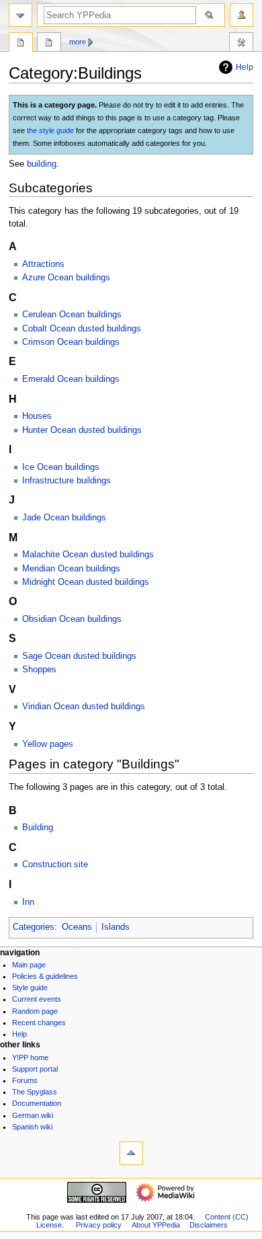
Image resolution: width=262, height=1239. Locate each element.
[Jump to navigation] (20, 15)
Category (20, 43)
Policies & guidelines (45, 976)
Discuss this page (49, 43)
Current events (36, 999)
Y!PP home (30, 1057)
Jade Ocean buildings (64, 517)
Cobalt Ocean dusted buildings (81, 328)
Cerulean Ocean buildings (72, 314)
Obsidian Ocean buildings (72, 619)
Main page (29, 965)
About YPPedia (156, 1225)
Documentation (36, 1103)
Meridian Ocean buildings (71, 568)
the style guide (50, 130)
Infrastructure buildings (66, 480)
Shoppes (39, 669)
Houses (37, 416)
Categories (33, 927)
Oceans (77, 927)
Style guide (30, 988)
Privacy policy (99, 1225)
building (41, 164)
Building (37, 827)
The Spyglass (34, 1092)
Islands (115, 927)
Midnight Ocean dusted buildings (85, 582)
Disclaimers (208, 1225)
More (77, 42)
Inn (28, 902)
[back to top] (131, 1153)
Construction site (55, 864)
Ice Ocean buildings (60, 467)
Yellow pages (47, 744)
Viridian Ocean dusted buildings (83, 706)
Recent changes (39, 1022)
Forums (25, 1080)
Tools (241, 43)
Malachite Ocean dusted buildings (88, 554)
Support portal (35, 1069)
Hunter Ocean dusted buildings (82, 430)
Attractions (43, 264)
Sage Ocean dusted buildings (79, 656)
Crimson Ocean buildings (71, 342)
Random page (35, 1011)
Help (244, 67)
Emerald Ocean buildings (71, 379)
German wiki (32, 1115)
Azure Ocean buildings (66, 277)
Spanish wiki (32, 1127)
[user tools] (241, 15)
